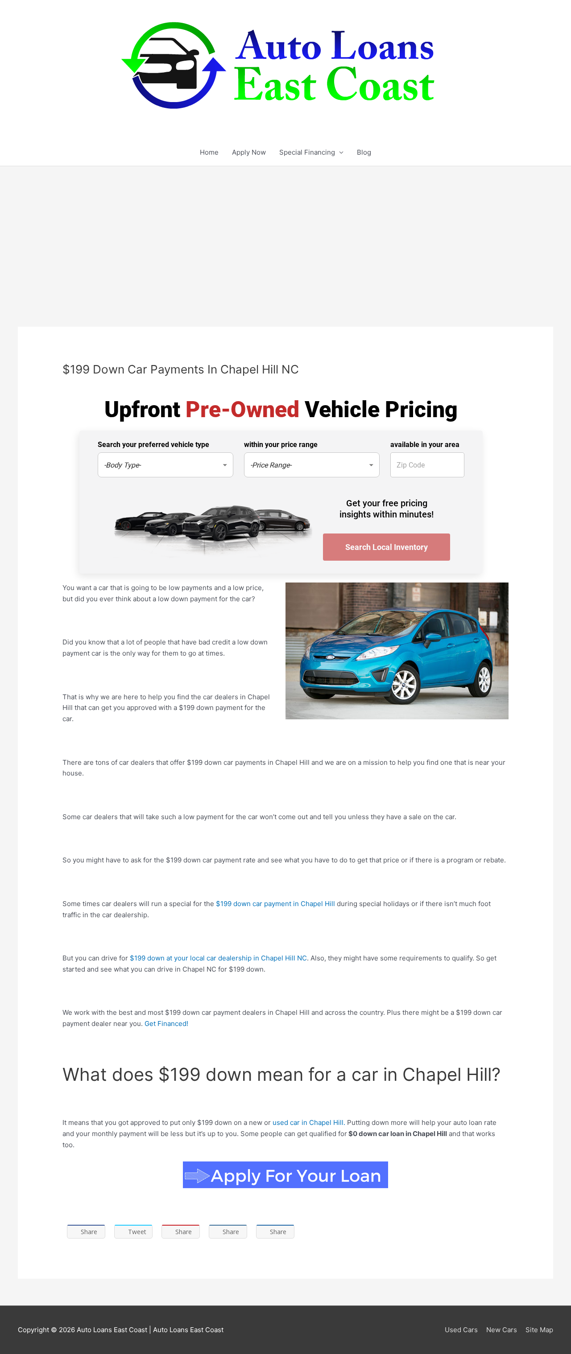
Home (209, 152)
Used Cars (461, 1329)
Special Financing (307, 152)
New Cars (501, 1329)
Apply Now (249, 152)
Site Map (539, 1329)
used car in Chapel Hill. (308, 1122)
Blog (364, 152)
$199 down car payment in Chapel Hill (275, 903)
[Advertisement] (285, 233)
